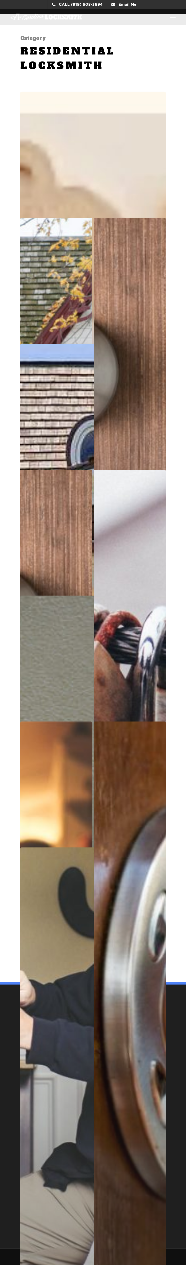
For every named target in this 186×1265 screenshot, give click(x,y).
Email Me (126, 5)
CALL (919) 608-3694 (80, 5)
